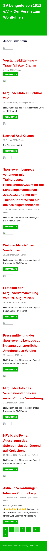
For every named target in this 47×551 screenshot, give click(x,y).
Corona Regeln (25, 455)
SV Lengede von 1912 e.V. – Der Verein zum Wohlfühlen (22, 11)
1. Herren (21, 209)
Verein (18, 70)
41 (36, 529)
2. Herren (29, 209)
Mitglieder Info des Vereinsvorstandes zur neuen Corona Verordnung (23, 393)
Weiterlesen (11, 74)
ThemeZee (33, 546)
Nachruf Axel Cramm (18, 135)
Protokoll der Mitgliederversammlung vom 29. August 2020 (20, 293)
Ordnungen (23, 103)
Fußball (37, 209)
